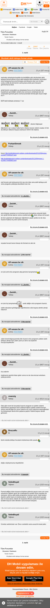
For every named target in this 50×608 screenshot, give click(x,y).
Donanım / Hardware (9, 34)
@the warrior (26, 322)
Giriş (46, 2)
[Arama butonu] (46, 21)
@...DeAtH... (25, 196)
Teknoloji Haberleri (4, 5)
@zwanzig (24, 474)
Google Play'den (34, 579)
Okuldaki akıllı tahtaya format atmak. (17, 39)
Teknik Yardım (8, 37)
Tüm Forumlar (7, 32)
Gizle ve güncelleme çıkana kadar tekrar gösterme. (25, 584)
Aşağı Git (45, 31)
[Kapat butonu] (32, 593)
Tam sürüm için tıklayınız (25, 596)
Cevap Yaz (45, 62)
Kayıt (46, 6)
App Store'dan (14, 579)
